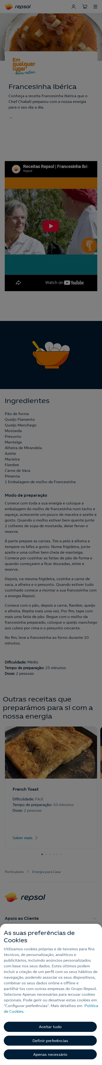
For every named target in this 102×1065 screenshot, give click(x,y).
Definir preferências (50, 1040)
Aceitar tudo (50, 1026)
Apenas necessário (50, 1054)
